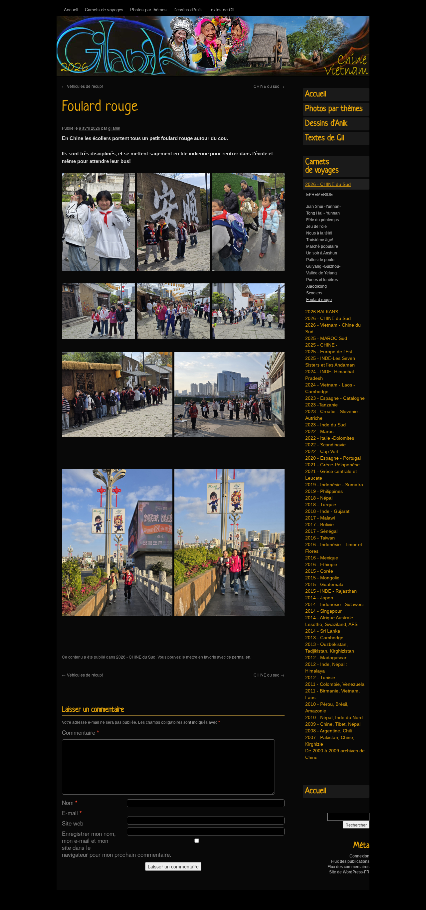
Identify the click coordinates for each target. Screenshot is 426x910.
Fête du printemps (322, 220)
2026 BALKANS (321, 311)
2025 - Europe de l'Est (328, 351)
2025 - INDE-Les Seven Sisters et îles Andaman (330, 362)
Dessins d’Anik (187, 9)
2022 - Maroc (319, 431)
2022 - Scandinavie (325, 444)
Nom (70, 802)
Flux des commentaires (348, 866)
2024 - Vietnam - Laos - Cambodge (330, 388)
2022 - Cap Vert (321, 451)
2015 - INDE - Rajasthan (331, 591)
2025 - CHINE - (321, 345)
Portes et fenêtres (322, 279)
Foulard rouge (319, 299)
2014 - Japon (319, 597)
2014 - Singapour (323, 611)
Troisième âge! (319, 239)
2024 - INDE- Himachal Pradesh (329, 375)
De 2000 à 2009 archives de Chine (335, 754)
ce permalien (238, 657)
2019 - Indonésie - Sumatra (334, 484)
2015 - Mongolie (322, 577)
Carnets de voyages (104, 9)
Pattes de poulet (320, 259)
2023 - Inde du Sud (325, 424)
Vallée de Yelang (321, 273)
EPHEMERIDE (319, 194)
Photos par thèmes (148, 9)
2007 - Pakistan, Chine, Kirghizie (329, 741)
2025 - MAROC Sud (326, 338)
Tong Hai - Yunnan (323, 213)
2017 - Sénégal (321, 531)
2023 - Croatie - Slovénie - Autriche (333, 415)
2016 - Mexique (321, 557)
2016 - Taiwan (320, 537)
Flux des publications (350, 861)
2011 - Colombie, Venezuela (334, 684)
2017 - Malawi (320, 518)
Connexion (359, 856)
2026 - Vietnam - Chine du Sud (333, 328)
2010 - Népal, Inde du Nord (334, 717)
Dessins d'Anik (326, 123)
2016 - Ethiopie (321, 564)
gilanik (114, 128)
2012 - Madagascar (325, 657)
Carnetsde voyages (322, 166)
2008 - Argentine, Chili (328, 730)
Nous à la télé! (319, 233)
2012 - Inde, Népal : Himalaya (326, 668)
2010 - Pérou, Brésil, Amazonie (326, 707)
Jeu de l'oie (316, 226)
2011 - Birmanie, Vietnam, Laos (332, 694)
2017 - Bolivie (319, 524)
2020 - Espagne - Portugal (333, 458)
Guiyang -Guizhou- (323, 266)
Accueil (71, 9)
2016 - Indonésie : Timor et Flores (333, 548)
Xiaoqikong (316, 286)
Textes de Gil (221, 9)
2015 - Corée (319, 571)
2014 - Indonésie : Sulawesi (334, 604)
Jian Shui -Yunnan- (323, 206)
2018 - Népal (318, 498)
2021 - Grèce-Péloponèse (332, 464)
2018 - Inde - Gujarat (327, 511)
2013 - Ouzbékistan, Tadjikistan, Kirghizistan (329, 648)
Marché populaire (322, 246)
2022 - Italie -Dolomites (329, 438)
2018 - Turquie (320, 504)
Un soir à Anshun (321, 253)
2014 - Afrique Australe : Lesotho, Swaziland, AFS (331, 621)
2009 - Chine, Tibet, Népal (332, 724)
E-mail (72, 813)
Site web (72, 823)
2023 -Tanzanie (321, 404)
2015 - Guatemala (324, 584)
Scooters (314, 293)
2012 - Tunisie (320, 677)
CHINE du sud (269, 86)
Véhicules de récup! (82, 86)
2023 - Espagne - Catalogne (335, 398)
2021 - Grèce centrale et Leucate (331, 475)
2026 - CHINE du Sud (135, 657)
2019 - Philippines (324, 491)
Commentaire (80, 732)
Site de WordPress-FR (349, 872)
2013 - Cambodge (324, 637)
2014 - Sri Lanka (322, 631)
